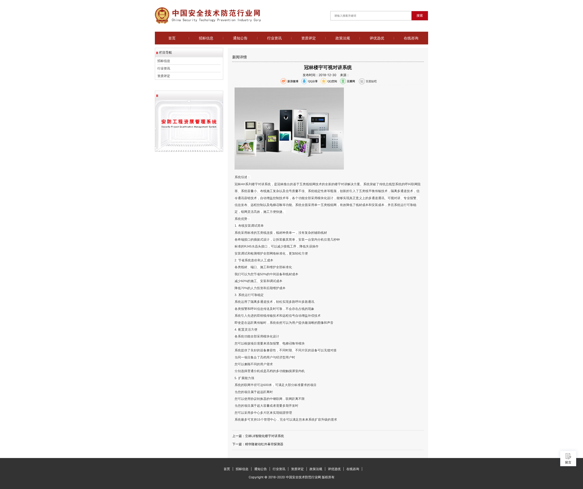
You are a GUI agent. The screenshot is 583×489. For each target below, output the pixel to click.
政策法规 (342, 38)
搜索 (420, 15)
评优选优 (377, 38)
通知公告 (240, 38)
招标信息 (206, 38)
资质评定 (308, 38)
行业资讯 (274, 38)
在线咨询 (411, 38)
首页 (172, 38)
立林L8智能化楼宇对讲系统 (264, 436)
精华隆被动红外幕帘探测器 (264, 444)
